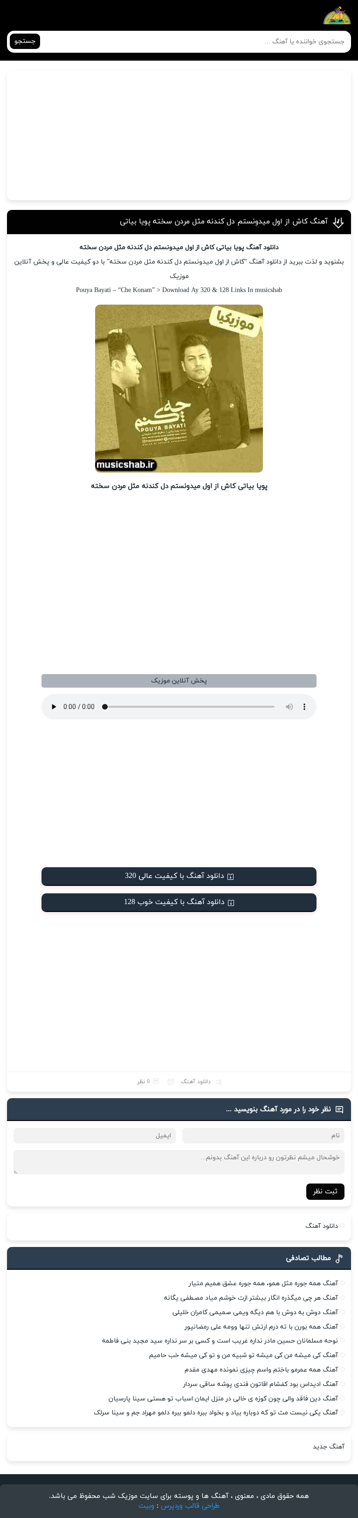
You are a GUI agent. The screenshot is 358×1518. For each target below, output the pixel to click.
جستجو (24, 41)
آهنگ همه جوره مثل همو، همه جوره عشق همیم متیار (263, 1283)
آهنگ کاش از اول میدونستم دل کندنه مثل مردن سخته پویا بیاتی (224, 221)
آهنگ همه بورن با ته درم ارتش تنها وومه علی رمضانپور (261, 1327)
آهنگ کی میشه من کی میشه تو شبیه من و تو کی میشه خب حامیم (243, 1355)
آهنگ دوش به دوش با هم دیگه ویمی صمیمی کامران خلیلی (255, 1312)
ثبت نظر (325, 1192)
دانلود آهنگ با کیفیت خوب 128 (174, 902)
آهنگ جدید (328, 1446)
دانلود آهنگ (196, 1082)
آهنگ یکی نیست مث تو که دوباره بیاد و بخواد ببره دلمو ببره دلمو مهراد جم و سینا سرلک (216, 1412)
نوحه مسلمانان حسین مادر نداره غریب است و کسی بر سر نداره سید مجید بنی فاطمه (220, 1341)
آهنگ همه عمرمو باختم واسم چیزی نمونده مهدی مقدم (261, 1369)
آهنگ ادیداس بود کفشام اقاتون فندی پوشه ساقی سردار (260, 1384)
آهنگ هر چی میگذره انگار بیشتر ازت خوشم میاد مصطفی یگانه (251, 1298)
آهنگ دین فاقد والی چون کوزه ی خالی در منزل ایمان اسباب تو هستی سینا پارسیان (223, 1398)
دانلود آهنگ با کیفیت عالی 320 (174, 876)
